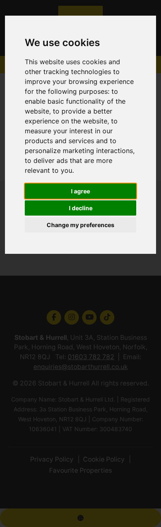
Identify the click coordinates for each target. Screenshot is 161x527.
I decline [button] (80, 207)
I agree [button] (80, 191)
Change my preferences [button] (80, 224)
